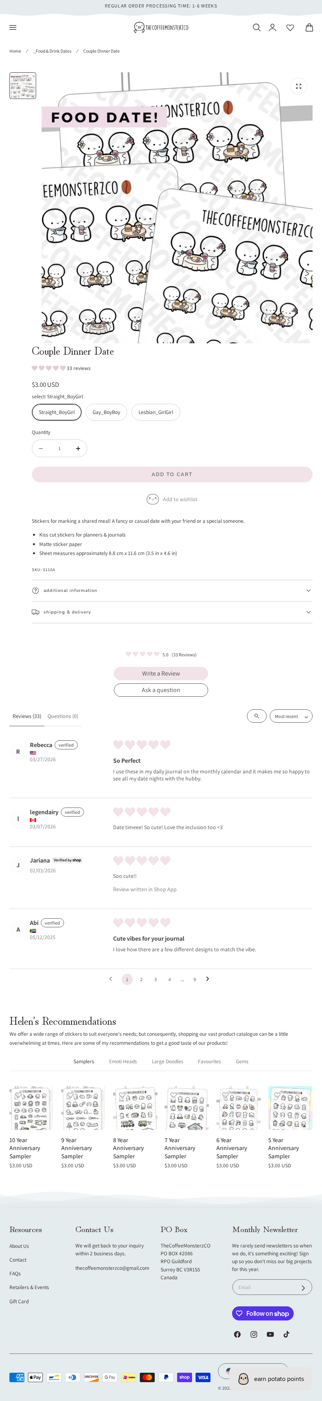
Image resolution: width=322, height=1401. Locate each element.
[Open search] (257, 716)
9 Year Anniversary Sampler (76, 1148)
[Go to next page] (209, 979)
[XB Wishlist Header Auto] (290, 27)
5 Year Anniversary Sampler (283, 1148)
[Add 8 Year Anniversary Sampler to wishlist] (122, 1095)
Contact (17, 1259)
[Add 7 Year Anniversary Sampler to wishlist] (173, 1095)
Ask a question (161, 690)
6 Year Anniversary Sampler (231, 1148)
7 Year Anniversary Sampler (180, 1148)
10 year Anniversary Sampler (24, 1148)
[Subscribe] (303, 1288)
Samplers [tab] (83, 1061)
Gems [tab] (242, 1061)
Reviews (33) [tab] (27, 716)
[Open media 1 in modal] (298, 86)
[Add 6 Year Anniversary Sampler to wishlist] (225, 1095)
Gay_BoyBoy (106, 412)
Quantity (41, 432)
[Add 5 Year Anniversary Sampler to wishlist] (277, 1095)
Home (15, 51)
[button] (13, 27)
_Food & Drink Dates (52, 51)
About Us (19, 1245)
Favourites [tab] (209, 1061)
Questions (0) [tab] (63, 716)
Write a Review (161, 673)
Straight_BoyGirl (57, 412)
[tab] (22, 85)
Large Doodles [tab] (167, 1061)
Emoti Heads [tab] (123, 1061)
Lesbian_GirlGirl (156, 412)
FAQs (15, 1273)
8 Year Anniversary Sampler (128, 1148)
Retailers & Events (29, 1287)
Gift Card (19, 1301)
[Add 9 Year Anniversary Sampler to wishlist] (70, 1095)
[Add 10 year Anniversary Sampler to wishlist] (18, 1095)
